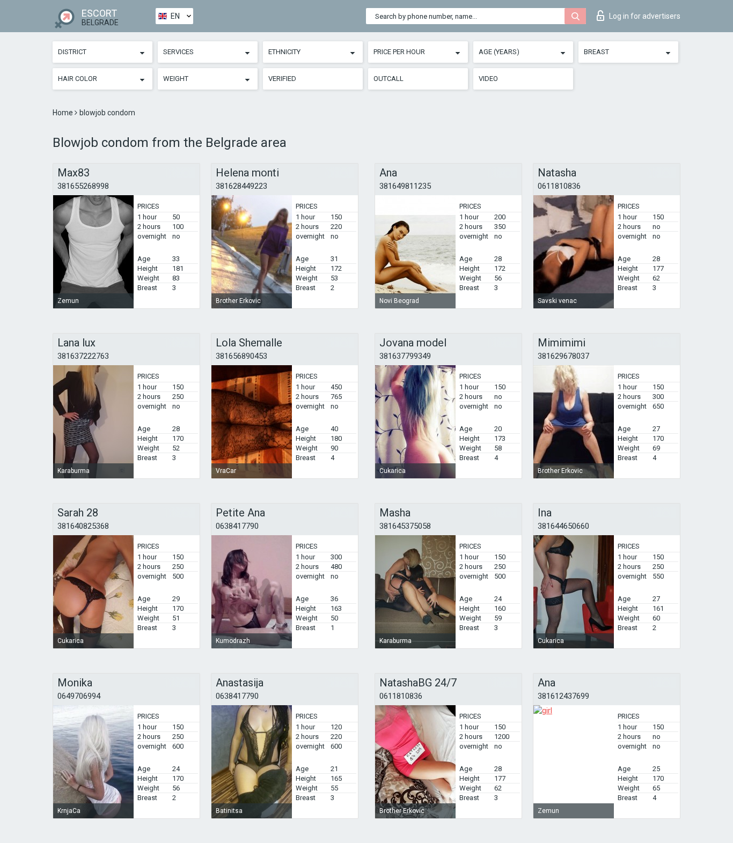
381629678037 (563, 356)
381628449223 (241, 186)
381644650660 (563, 526)
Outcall (388, 79)
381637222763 (83, 356)
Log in (644, 16)
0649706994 (78, 696)
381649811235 (405, 186)
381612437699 (563, 696)
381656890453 (241, 356)
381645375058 (405, 526)
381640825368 (83, 526)
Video (488, 79)
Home (64, 112)
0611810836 (559, 186)
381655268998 (83, 186)
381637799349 (405, 356)
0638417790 (237, 526)
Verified (282, 79)
